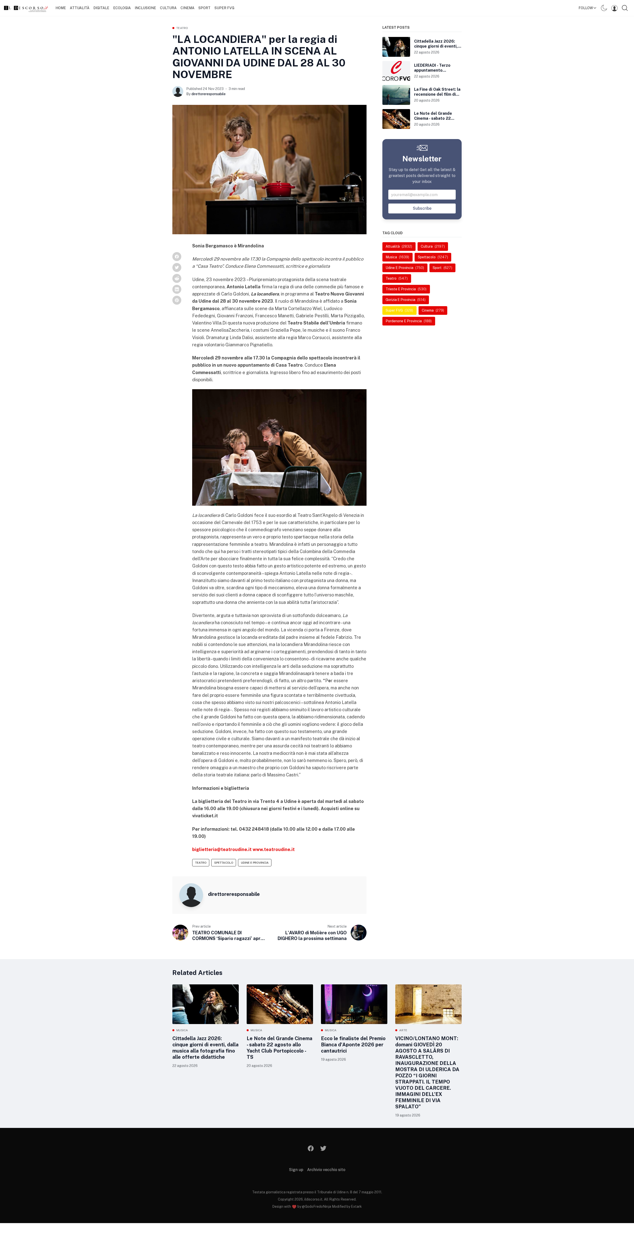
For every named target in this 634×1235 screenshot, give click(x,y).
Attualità (79, 8)
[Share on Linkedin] (176, 289)
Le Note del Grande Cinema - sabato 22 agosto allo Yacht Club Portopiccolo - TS (279, 1047)
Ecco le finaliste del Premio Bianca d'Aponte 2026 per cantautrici (353, 1044)
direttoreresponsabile (208, 94)
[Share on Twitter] (176, 267)
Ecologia (122, 8)
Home (60, 8)
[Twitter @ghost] (323, 1148)
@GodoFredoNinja (316, 1206)
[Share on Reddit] (176, 278)
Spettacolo (223, 862)
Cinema (187, 8)
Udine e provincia (255, 862)
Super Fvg (224, 8)
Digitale (101, 8)
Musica (182, 1030)
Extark (356, 1206)
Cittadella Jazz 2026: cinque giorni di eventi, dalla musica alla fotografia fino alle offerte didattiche (205, 1047)
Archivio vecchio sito (326, 1169)
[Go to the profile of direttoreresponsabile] (177, 91)
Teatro (182, 28)
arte (403, 1030)
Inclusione (145, 8)
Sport (204, 8)
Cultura (168, 8)
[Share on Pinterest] (176, 300)
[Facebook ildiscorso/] (311, 1148)
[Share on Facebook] (176, 256)
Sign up (296, 1169)
